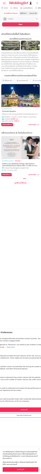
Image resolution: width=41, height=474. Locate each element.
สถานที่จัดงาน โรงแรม (11, 13)
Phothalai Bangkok (9, 111)
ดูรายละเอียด (32, 125)
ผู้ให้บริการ (23, 13)
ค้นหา (20, 24)
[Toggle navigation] (4, 3)
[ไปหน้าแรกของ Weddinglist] (21, 3)
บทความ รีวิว (33, 13)
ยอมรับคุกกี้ (20, 469)
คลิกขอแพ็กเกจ (7, 124)
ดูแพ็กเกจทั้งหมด (20, 183)
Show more (11, 347)
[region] (20, 460)
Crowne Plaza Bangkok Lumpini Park (16, 168)
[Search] (37, 3)
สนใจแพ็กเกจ (6, 174)
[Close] (39, 449)
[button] (2, 45)
